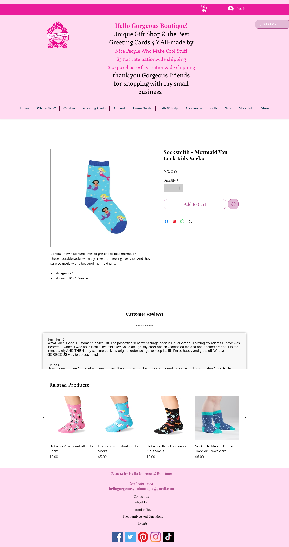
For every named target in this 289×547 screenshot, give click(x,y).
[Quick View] (72, 483)
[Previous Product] (43, 482)
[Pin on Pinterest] (174, 221)
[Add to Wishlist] (233, 205)
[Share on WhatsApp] (182, 221)
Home (55, 134)
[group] (144, 495)
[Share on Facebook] (166, 221)
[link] (204, 8)
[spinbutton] (173, 189)
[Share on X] (190, 221)
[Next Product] (245, 482)
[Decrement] (167, 189)
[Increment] (180, 189)
